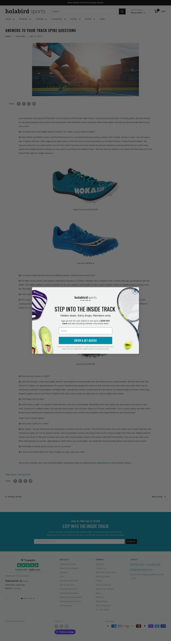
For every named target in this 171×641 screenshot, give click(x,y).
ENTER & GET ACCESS (85, 340)
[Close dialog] (135, 291)
